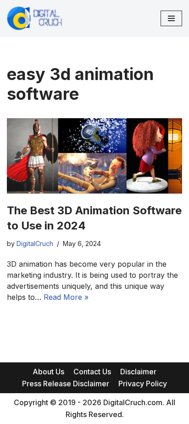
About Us (48, 371)
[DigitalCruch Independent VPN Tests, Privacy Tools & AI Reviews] (34, 18)
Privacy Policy (142, 383)
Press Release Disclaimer (65, 383)
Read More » (66, 297)
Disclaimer (138, 371)
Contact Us (92, 371)
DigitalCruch (35, 243)
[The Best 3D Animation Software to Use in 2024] (94, 156)
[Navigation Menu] (171, 18)
